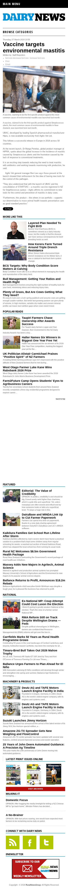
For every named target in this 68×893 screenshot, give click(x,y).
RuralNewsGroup (33, 885)
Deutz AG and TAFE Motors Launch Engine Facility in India (43, 689)
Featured (9, 484)
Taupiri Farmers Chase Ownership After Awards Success (38, 321)
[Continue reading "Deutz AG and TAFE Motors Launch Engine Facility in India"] (11, 692)
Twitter (46, 842)
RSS (12, 842)
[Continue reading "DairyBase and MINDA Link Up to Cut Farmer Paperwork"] (11, 519)
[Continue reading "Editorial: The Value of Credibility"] (11, 495)
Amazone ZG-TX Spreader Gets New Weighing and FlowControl (27, 732)
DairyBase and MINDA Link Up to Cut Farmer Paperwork (42, 516)
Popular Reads (13, 311)
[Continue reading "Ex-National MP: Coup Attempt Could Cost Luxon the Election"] (11, 606)
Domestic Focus (17, 800)
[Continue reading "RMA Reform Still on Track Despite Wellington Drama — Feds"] (11, 622)
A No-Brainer (14, 815)
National (9, 594)
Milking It (13, 794)
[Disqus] (34, 441)
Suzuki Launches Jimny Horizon (24, 720)
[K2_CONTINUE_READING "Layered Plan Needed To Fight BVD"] (15, 239)
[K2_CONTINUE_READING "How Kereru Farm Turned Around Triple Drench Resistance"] (15, 260)
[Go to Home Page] (34, 20)
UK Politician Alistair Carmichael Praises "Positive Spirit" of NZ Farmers (30, 355)
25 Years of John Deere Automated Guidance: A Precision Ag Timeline (33, 746)
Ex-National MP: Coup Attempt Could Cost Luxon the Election (42, 602)
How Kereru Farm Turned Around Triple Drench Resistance (45, 247)
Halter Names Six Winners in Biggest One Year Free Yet (41, 339)
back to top (60, 399)
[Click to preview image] (34, 112)
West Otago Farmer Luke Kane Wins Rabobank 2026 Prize (27, 369)
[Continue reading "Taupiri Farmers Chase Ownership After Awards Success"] (11, 322)
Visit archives (35, 788)
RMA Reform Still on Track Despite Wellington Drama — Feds (41, 620)
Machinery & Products (19, 681)
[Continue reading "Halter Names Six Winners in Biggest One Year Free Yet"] (11, 342)
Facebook (29, 842)
